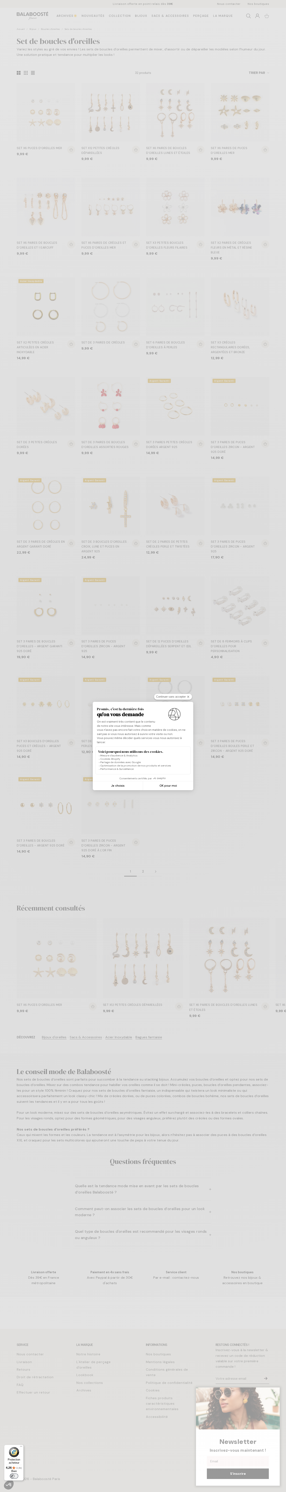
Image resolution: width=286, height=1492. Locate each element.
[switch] (14, 1476)
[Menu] (21, 1447)
